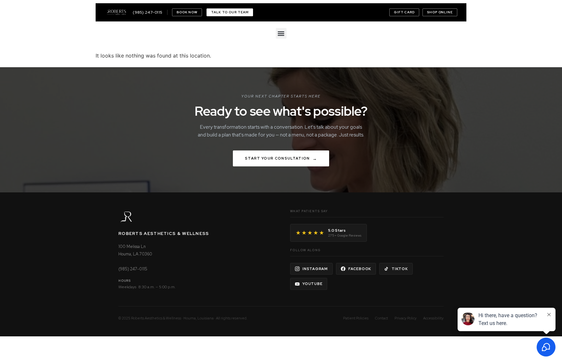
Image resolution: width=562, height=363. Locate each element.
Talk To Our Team (229, 12)
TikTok (400, 268)
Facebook (359, 268)
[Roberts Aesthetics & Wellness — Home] (116, 12)
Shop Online (440, 12)
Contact (381, 318)
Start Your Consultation (277, 158)
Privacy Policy (406, 318)
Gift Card (404, 12)
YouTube (312, 283)
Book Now (187, 12)
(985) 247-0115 (148, 12)
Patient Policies (355, 318)
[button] (281, 33)
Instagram (315, 268)
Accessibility (433, 318)
